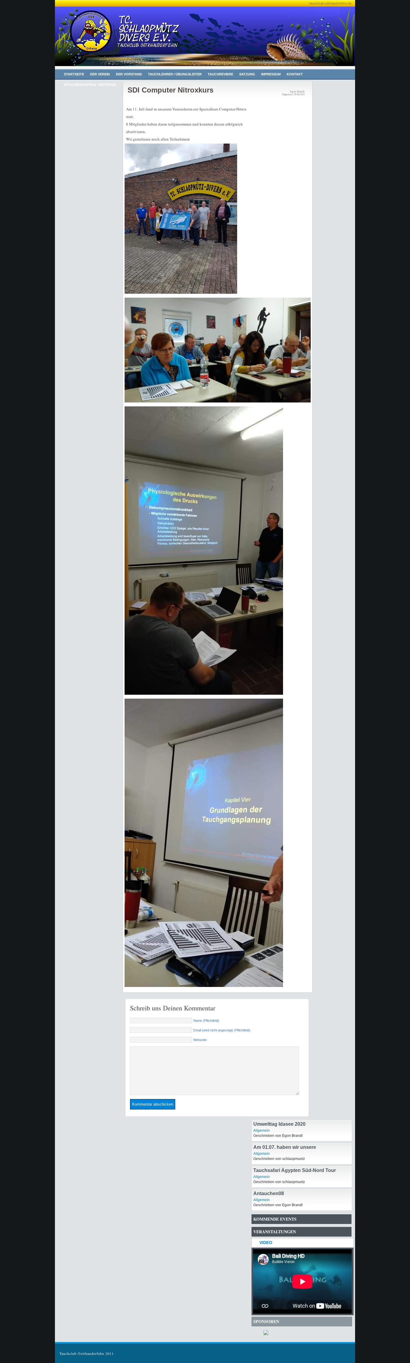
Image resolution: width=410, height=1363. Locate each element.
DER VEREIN (100, 74)
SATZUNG (247, 74)
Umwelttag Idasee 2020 (279, 1124)
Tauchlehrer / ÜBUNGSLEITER (175, 74)
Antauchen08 (268, 1193)
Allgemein (261, 1130)
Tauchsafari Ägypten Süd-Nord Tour (294, 1170)
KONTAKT (295, 74)
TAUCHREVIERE (220, 74)
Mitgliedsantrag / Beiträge (90, 85)
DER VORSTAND (129, 74)
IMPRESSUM (271, 74)
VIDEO (265, 1242)
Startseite (74, 74)
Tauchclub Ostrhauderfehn (118, 39)
